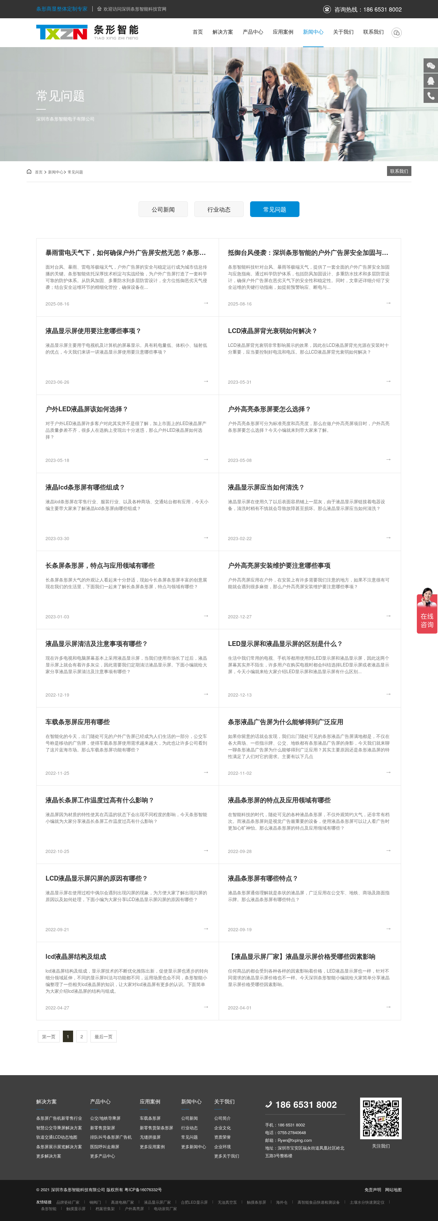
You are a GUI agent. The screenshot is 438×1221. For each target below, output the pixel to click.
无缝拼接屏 (150, 1137)
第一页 (48, 1036)
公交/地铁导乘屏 (105, 1118)
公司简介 (222, 1118)
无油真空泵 (227, 1201)
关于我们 (343, 31)
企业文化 (222, 1128)
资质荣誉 (222, 1137)
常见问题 (75, 171)
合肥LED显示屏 (194, 1201)
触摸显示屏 (76, 1208)
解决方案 (223, 31)
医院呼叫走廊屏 (104, 1146)
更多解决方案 (48, 1156)
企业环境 (222, 1146)
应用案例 (283, 31)
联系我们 (373, 31)
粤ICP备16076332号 (143, 1189)
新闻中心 (313, 31)
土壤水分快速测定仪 (367, 1201)
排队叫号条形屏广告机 (111, 1137)
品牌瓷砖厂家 (68, 1201)
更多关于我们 (226, 1156)
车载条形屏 (150, 1118)
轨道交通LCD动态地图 (56, 1137)
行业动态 (219, 209)
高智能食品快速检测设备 (319, 1201)
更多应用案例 (152, 1146)
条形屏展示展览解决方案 (59, 1146)
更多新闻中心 (193, 1146)
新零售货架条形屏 (156, 1128)
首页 (198, 31)
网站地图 (393, 1189)
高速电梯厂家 (122, 1201)
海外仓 (282, 1201)
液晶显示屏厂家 (157, 1201)
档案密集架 (105, 1208)
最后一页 (104, 1036)
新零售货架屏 (102, 1128)
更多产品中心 (102, 1156)
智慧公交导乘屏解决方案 (59, 1128)
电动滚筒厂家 (165, 1208)
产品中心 (253, 31)
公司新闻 (163, 209)
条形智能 (48, 1208)
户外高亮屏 (134, 1208)
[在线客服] (431, 80)
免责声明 (373, 1189)
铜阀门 (95, 1201)
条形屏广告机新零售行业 (59, 1118)
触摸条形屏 (256, 1201)
